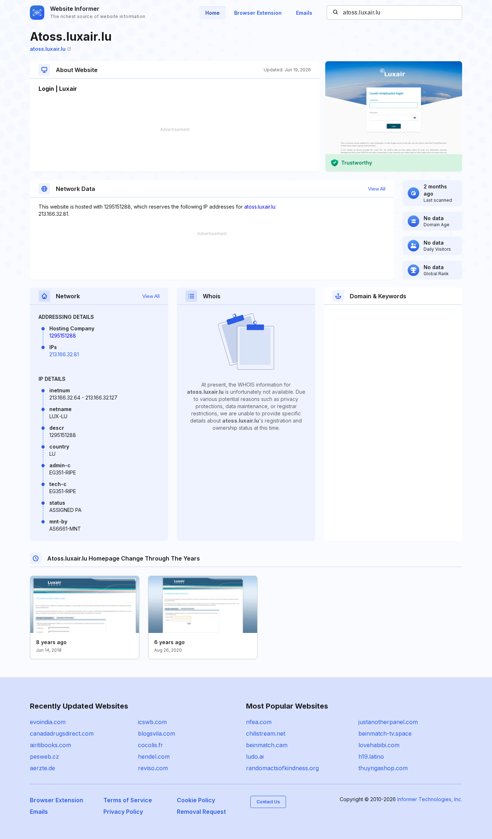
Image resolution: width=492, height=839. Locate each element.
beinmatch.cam (266, 745)
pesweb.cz (44, 756)
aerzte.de (42, 768)
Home (212, 13)
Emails (304, 13)
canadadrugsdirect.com (62, 733)
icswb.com (152, 722)
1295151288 (62, 336)
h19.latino (371, 756)
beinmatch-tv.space (385, 733)
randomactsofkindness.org (282, 768)
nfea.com (259, 722)
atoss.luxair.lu (48, 49)
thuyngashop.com (383, 768)
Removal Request (201, 811)
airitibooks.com (50, 745)
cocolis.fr (150, 745)
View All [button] (376, 189)
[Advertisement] (175, 149)
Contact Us (268, 801)
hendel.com (154, 756)
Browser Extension (258, 13)
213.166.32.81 (64, 354)
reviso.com (153, 768)
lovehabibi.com (378, 745)
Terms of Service (127, 800)
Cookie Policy (196, 800)
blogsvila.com (156, 733)
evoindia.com (48, 722)
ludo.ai (255, 756)
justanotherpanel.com (388, 722)
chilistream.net (265, 733)
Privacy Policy (123, 811)
